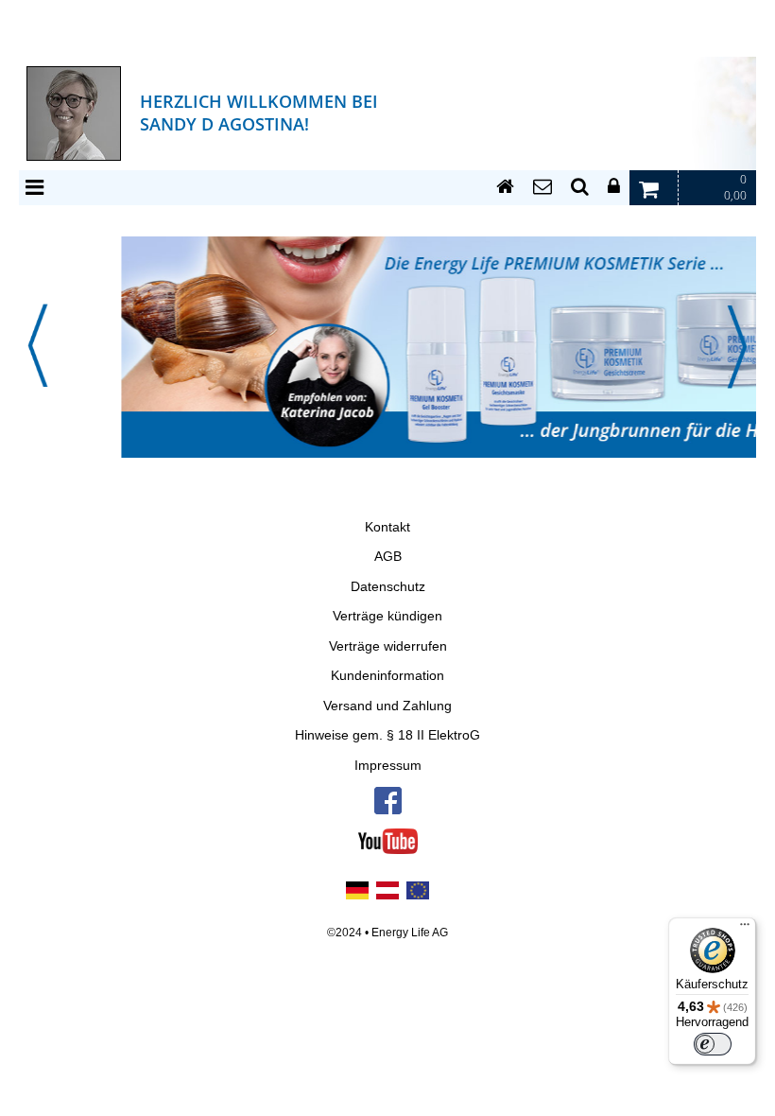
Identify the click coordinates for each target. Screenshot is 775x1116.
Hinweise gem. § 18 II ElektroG (387, 735)
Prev (38, 346)
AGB (388, 556)
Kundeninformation (387, 676)
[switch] (713, 1044)
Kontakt (387, 527)
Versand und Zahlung (387, 706)
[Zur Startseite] (505, 187)
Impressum (388, 766)
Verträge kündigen (387, 616)
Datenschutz (388, 587)
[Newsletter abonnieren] (542, 187)
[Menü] (744, 928)
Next (737, 346)
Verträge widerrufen (388, 646)
